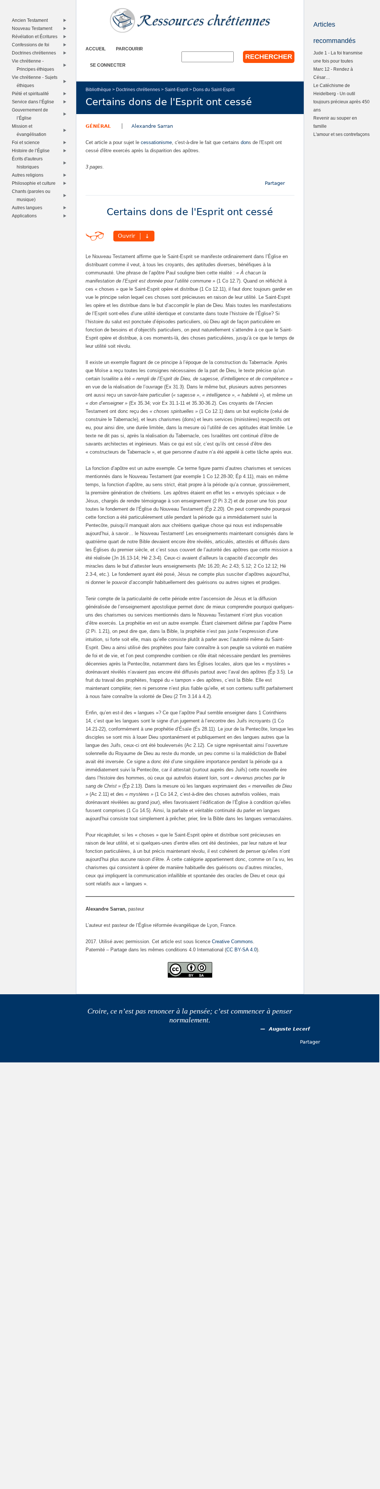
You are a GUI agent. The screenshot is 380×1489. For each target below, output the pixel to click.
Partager (275, 183)
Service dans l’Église (34, 101)
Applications (26, 215)
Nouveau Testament (34, 28)
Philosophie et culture (35, 183)
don (245, 142)
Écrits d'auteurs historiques (29, 162)
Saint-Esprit (176, 89)
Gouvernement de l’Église (32, 113)
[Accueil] (190, 20)
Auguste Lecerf (289, 1029)
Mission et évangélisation (30, 130)
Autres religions (29, 175)
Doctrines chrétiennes (138, 89)
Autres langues (29, 207)
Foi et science (27, 142)
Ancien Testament (31, 20)
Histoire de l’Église (32, 150)
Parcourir (129, 48)
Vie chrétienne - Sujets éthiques (36, 81)
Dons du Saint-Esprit (213, 89)
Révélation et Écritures (36, 36)
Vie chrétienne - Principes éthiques (34, 65)
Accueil (96, 48)
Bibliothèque (98, 89)
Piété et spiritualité (32, 93)
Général (98, 126)
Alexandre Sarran (152, 126)
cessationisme (156, 142)
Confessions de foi (32, 44)
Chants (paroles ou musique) (33, 195)
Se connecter (108, 65)
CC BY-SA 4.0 (241, 949)
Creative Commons (232, 941)
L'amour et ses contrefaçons (341, 134)
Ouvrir (126, 236)
